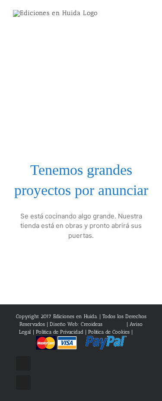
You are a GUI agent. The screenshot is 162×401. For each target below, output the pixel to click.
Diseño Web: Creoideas (76, 324)
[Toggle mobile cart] (130, 17)
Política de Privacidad (59, 332)
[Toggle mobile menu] (145, 17)
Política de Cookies (109, 332)
